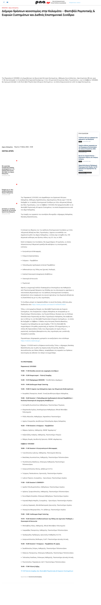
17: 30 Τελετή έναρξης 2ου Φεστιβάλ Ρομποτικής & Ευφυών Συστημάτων (47, 571)
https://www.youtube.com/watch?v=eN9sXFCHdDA (49, 304)
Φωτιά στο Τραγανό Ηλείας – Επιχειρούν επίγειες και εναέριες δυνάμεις (88, 157)
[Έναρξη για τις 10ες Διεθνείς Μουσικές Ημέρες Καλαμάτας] (9, 182)
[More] (51, 141)
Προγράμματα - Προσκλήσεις (85, 172)
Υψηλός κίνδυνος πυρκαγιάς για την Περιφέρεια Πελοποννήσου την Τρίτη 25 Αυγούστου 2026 (88, 147)
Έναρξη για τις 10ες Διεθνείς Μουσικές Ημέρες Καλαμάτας (7, 191)
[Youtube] (7, 2)
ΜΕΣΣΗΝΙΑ (5, 8)
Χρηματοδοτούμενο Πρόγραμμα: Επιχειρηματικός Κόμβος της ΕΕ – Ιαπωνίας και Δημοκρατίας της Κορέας (88, 168)
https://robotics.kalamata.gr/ (30, 341)
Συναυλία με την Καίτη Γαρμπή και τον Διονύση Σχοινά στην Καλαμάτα (9, 210)
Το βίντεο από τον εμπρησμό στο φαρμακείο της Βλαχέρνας (88, 138)
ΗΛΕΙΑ (80, 161)
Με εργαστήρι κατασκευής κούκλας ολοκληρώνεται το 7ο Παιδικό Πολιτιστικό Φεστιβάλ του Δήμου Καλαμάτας (8, 169)
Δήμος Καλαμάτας (13, 8)
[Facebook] (4, 2)
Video (80, 141)
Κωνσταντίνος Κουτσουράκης (35, 576)
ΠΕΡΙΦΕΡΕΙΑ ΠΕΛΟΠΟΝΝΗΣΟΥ (85, 151)
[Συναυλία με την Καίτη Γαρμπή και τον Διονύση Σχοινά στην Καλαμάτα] (9, 201)
